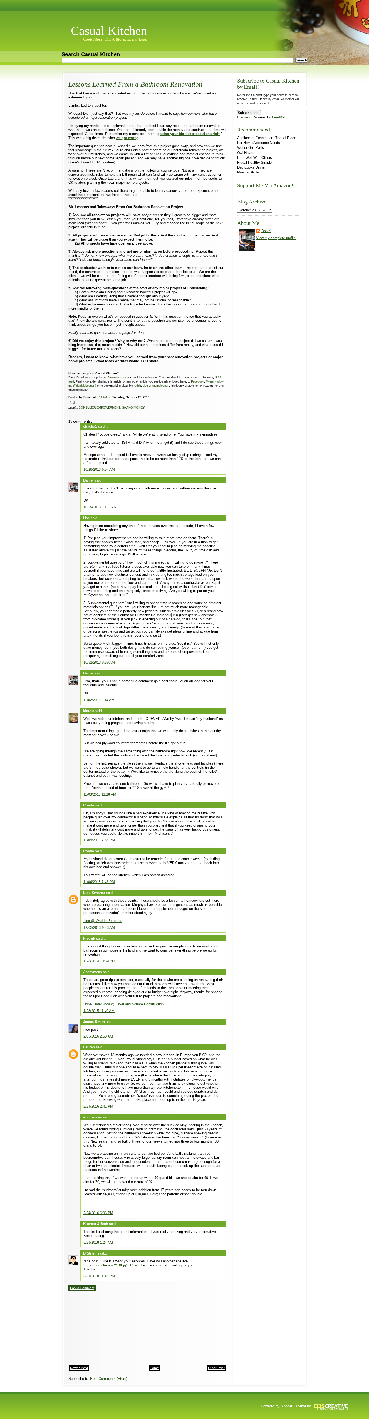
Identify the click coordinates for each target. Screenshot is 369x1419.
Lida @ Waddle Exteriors (102, 921)
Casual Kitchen (109, 31)
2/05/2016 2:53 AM (98, 1036)
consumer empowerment (99, 407)
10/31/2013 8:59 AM (99, 662)
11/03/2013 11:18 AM (99, 794)
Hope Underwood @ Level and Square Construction (123, 1004)
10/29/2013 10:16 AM (100, 507)
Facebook (197, 381)
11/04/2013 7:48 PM (99, 882)
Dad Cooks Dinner (251, 167)
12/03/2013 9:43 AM (99, 928)
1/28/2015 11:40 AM (99, 1011)
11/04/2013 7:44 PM (99, 840)
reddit (137, 385)
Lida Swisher (94, 893)
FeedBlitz (279, 117)
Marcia (88, 711)
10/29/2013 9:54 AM (99, 469)
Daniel (88, 480)
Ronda (88, 805)
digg (145, 385)
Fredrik (89, 938)
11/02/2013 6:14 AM (99, 700)
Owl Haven (245, 153)
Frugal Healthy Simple (254, 162)
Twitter (210, 381)
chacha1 (90, 426)
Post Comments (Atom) (108, 1379)
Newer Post (79, 1368)
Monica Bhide (248, 172)
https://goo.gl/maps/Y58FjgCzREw (111, 1265)
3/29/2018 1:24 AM (98, 1242)
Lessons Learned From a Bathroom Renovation (135, 84)
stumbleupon (160, 385)
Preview (243, 117)
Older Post (216, 1368)
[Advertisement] (108, 1326)
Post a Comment (82, 1288)
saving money (133, 407)
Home (154, 1368)
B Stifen (89, 1253)
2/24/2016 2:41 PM (98, 1106)
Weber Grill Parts (250, 148)
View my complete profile (276, 238)
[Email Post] (71, 402)
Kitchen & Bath (95, 1224)
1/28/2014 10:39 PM (99, 961)
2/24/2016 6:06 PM (98, 1213)
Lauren (89, 1047)
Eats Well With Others (254, 158)
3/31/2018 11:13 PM (99, 1276)
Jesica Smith (94, 1022)
